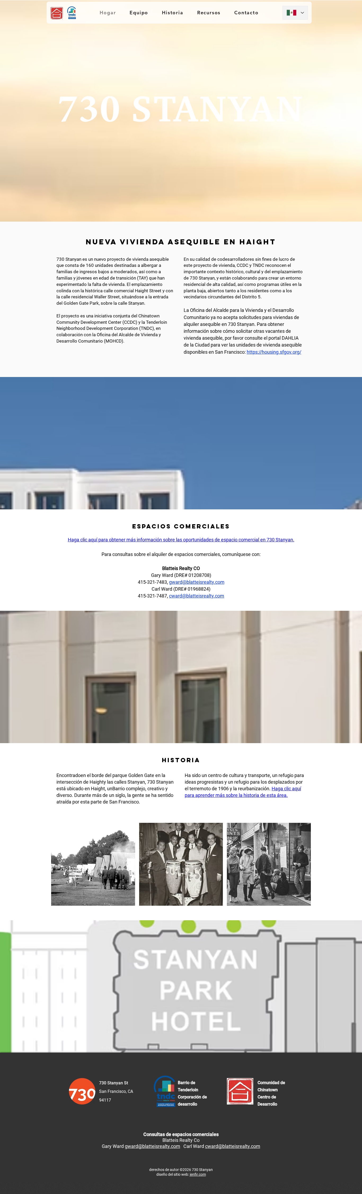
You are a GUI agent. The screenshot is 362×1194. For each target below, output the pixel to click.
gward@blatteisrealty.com (196, 582)
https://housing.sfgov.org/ (274, 352)
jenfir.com (198, 1174)
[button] (93, 864)
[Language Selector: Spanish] (295, 13)
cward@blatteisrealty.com (196, 596)
